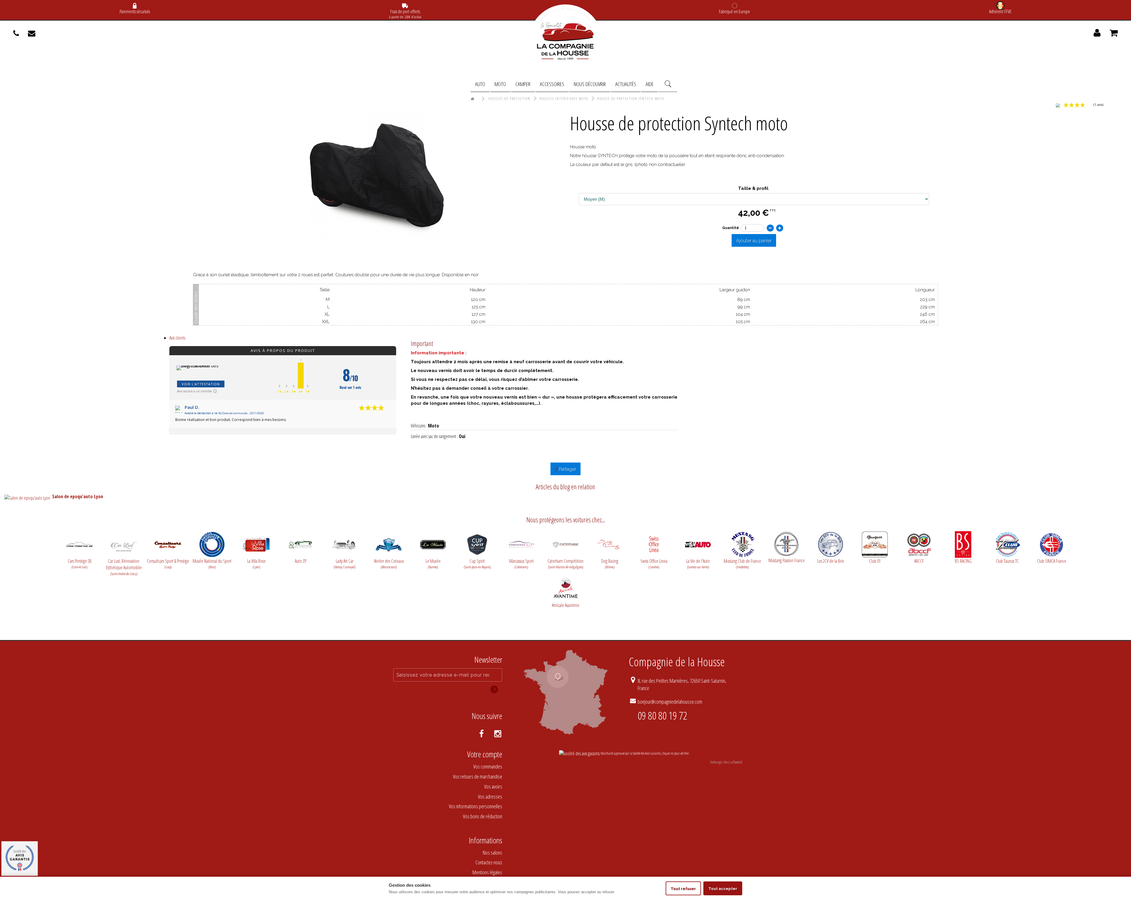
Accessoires (552, 84)
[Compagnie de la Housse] (565, 41)
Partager (567, 469)
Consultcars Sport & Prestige (168, 564)
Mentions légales (487, 872)
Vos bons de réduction (482, 816)
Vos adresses (490, 796)
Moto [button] (500, 84)
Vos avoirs (493, 786)
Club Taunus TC (1007, 561)
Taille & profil (754, 188)
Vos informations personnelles (475, 806)
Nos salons (492, 852)
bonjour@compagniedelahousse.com (670, 701)
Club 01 (875, 561)
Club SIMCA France (1051, 561)
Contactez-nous (488, 862)
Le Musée (433, 564)
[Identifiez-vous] (1097, 35)
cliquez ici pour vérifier (675, 753)
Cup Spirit (477, 564)
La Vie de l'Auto (698, 564)
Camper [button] (522, 84)
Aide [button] (650, 84)
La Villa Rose (256, 564)
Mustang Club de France (742, 564)
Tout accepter (722, 888)
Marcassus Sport (521, 564)
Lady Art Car (344, 564)
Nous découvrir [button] (590, 84)
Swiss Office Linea (653, 564)
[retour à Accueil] (472, 99)
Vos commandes (487, 766)
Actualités (625, 84)
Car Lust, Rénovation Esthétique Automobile (124, 564)
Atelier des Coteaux (389, 564)
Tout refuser (683, 888)
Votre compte (484, 754)
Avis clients (177, 338)
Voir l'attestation (201, 384)
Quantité (730, 228)
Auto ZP (300, 561)
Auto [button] (480, 84)
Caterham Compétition (565, 564)
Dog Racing (609, 564)
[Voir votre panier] (1113, 35)
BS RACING (963, 561)
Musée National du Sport (212, 564)
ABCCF (919, 561)
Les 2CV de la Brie (830, 561)
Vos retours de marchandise (477, 776)
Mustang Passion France (786, 560)
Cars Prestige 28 (79, 564)
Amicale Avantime (565, 605)
